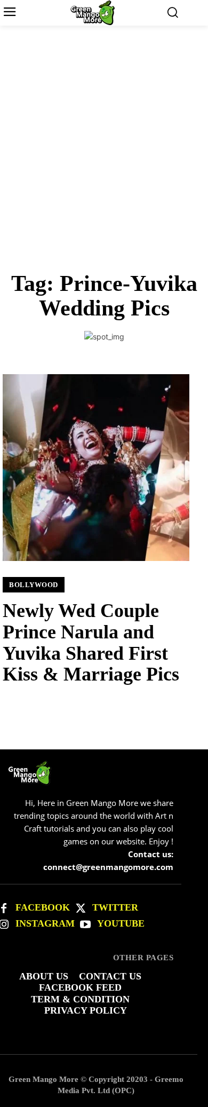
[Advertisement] (104, 135)
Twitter (115, 907)
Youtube (121, 923)
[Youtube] (85, 924)
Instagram (45, 923)
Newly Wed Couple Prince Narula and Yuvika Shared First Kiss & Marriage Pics (91, 642)
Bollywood (33, 585)
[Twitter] (80, 908)
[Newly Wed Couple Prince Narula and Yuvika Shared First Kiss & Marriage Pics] (96, 467)
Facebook (42, 907)
